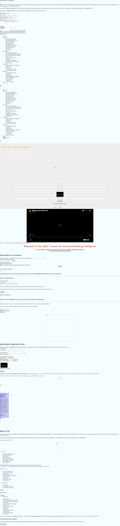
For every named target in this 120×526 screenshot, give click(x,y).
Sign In (12, 30)
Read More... (2, 417)
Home (1, 242)
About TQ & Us (3, 469)
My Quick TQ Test (10, 41)
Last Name (2, 350)
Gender (2, 356)
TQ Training (4, 482)
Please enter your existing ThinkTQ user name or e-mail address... (16, 258)
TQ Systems (6, 507)
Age (1, 358)
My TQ (3, 451)
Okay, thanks (3, 524)
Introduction (8, 67)
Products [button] (5, 51)
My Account (18, 30)
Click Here (81, 521)
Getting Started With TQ (11, 40)
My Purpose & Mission (11, 45)
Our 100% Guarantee (8, 512)
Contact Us (8, 80)
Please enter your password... (7, 259)
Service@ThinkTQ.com (70, 516)
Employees (3, 20)
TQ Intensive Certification (12, 61)
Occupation (3, 360)
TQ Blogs (2, 495)
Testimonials (9, 62)
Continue (2, 27)
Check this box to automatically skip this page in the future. (16, 265)
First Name (2, 348)
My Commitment (10, 47)
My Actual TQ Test (10, 42)
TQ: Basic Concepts (8, 472)
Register (23, 30)
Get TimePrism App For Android (13, 54)
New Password (4, 354)
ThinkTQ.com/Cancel (41, 10)
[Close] (0, 271)
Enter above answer (5, 368)
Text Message (5, 281)
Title (1, 19)
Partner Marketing (10, 77)
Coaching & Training (11, 69)
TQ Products (7, 242)
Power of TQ (9, 56)
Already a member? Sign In (60, 203)
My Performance (10, 44)
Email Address (3, 352)
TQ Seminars (6, 511)
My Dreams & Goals (10, 46)
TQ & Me (8, 49)
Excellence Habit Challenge (10, 503)
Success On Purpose (11, 57)
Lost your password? (5, 262)
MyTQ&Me (20, 465)
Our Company (9, 79)
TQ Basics (8, 74)
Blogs (4, 82)
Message (2, 26)
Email (3, 282)
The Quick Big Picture (11, 72)
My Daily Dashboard (11, 39)
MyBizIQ (2, 490)
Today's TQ (8, 66)
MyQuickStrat (3, 492)
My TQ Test (5, 456)
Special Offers (6, 498)
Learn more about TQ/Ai (6, 440)
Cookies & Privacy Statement (92, 516)
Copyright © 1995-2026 (6, 516)
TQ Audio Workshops (11, 60)
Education (2, 359)
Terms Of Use (6, 480)
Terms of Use (80, 516)
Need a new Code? (5, 310)
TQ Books (8, 59)
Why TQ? (5, 36)
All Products (6, 502)
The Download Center (11, 70)
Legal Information (10, 81)
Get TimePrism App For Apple (13, 55)
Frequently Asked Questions (12, 76)
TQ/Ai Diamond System (11, 52)
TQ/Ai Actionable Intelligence (13, 65)
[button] (4, 37)
